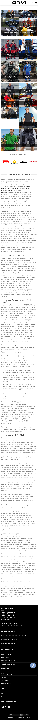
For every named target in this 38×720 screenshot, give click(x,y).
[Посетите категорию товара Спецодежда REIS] (5, 162)
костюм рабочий (13, 188)
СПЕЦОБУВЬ (5, 657)
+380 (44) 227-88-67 (8, 613)
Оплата (3, 677)
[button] (2, 3)
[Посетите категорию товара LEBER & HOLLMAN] (23, 162)
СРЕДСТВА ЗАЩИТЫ (8, 664)
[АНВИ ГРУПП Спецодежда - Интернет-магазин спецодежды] (19, 2)
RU (2, 696)
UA (2, 693)
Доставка (4, 680)
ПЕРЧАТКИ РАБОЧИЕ (8, 661)
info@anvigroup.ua (7, 619)
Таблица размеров (7, 674)
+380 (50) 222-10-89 (8, 615)
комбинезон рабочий (14, 190)
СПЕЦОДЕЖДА (6, 654)
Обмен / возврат (6, 683)
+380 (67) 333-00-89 (8, 617)
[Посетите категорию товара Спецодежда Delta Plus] (14, 162)
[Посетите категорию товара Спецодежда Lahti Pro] (33, 162)
